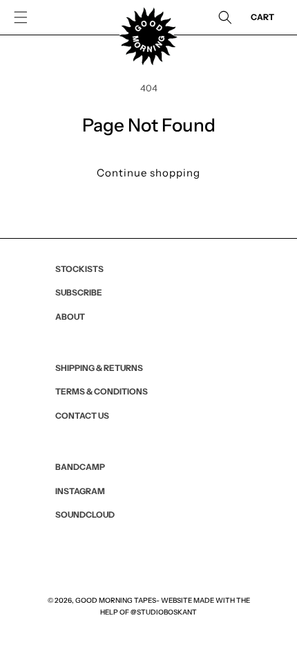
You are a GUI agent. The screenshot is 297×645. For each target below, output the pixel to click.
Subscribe (78, 292)
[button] (21, 17)
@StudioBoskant (164, 612)
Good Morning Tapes (115, 600)
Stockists (79, 269)
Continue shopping (148, 172)
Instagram (80, 491)
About (70, 316)
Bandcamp (80, 467)
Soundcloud (85, 514)
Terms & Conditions (101, 391)
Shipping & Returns (99, 368)
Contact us (82, 415)
